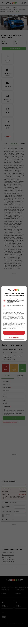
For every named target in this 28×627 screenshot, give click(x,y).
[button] (14, 310)
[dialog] (14, 313)
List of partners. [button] (9, 320)
